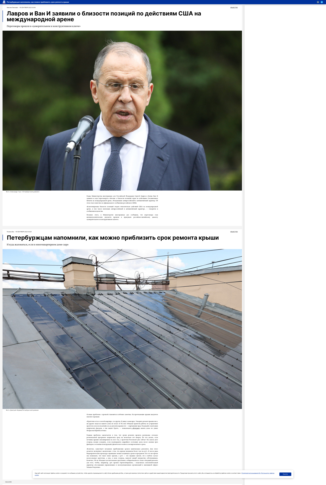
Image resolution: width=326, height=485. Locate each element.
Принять (285, 474)
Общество (234, 7)
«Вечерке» (136, 428)
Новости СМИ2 (8, 481)
